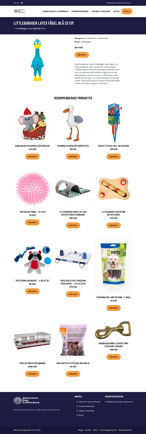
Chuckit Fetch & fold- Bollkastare (113, 145)
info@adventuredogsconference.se (118, 3)
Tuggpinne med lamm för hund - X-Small (113, 297)
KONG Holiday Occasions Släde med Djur (32, 145)
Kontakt (88, 430)
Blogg (117, 11)
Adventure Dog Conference (55, 11)
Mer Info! (82, 55)
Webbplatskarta (125, 430)
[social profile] (22, 3)
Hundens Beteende (80, 11)
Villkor (95, 430)
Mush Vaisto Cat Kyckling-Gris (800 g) (73, 363)
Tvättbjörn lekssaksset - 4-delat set (32, 280)
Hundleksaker (102, 38)
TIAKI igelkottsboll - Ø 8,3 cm (32, 211)
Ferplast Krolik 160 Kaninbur (32, 363)
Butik (126, 11)
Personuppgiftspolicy (108, 430)
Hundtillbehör (90, 38)
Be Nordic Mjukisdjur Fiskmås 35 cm (73, 145)
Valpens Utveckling (101, 11)
